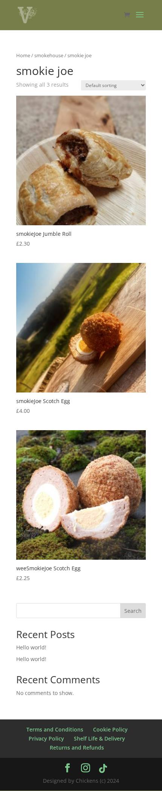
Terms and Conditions (54, 729)
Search (133, 610)
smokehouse (48, 55)
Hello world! (31, 647)
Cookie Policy (110, 729)
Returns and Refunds (77, 747)
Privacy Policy (46, 738)
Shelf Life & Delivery (99, 738)
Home (23, 55)
